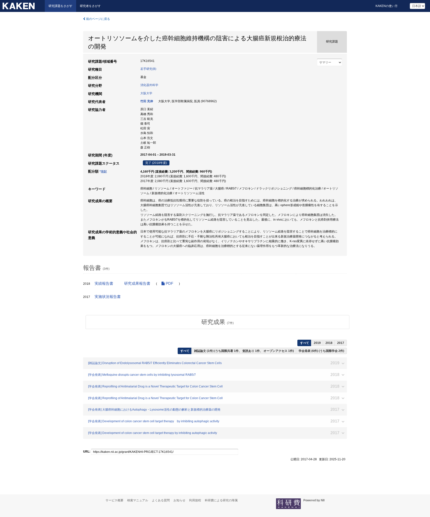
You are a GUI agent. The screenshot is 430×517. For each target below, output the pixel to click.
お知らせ (179, 500)
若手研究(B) (148, 69)
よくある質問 (161, 500)
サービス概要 (114, 500)
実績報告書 (104, 283)
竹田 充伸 (146, 101)
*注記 (103, 171)
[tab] (217, 322)
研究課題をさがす (60, 6)
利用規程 (195, 500)
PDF (169, 283)
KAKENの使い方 (387, 6)
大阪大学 (146, 93)
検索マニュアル (137, 500)
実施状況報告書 (108, 297)
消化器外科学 (149, 85)
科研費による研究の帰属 (221, 500)
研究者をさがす (90, 6)
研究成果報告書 (137, 283)
